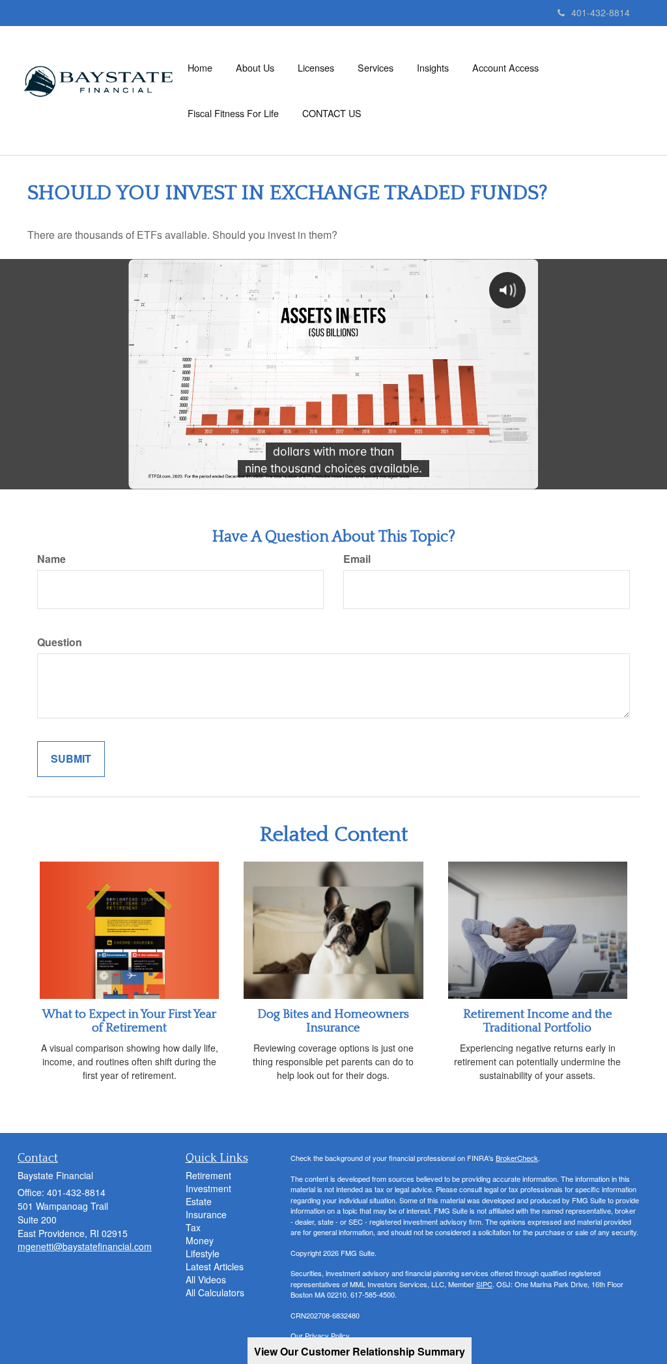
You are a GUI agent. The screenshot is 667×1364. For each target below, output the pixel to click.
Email (357, 559)
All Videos (206, 1279)
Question (59, 642)
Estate (199, 1201)
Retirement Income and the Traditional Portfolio (537, 1021)
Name (51, 559)
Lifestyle (203, 1253)
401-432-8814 (600, 12)
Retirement (208, 1175)
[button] (255, 67)
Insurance (206, 1214)
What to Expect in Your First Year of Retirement (129, 1021)
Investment (208, 1188)
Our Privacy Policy (320, 1335)
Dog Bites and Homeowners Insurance (333, 1021)
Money (200, 1240)
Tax (193, 1227)
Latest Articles (215, 1266)
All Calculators (215, 1292)
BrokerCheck (517, 1158)
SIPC (484, 1284)
